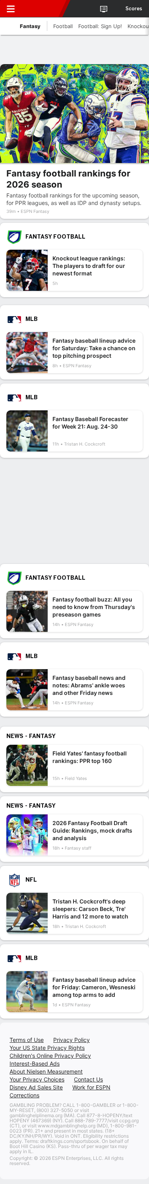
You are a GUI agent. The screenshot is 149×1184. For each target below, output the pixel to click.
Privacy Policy (71, 1039)
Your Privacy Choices (37, 1079)
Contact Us (88, 1079)
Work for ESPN (91, 1087)
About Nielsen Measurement (46, 1071)
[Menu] (10, 8)
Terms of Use (27, 1039)
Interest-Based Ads (35, 1063)
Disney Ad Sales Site (36, 1087)
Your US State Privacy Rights (47, 1047)
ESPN (42, 8)
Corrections (24, 1095)
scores (134, 8)
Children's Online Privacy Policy (50, 1055)
